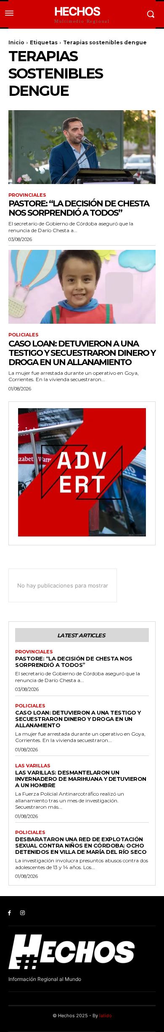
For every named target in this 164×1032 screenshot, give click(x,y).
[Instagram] (22, 913)
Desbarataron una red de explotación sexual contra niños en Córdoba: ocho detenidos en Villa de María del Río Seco (80, 845)
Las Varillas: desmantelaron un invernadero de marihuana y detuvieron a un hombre (80, 778)
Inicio (16, 42)
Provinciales (27, 195)
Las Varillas (32, 766)
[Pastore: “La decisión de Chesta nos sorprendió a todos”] (82, 147)
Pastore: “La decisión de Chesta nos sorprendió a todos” (78, 208)
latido (105, 1015)
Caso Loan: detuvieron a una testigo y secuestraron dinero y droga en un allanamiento (81, 353)
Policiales (23, 335)
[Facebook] (9, 913)
